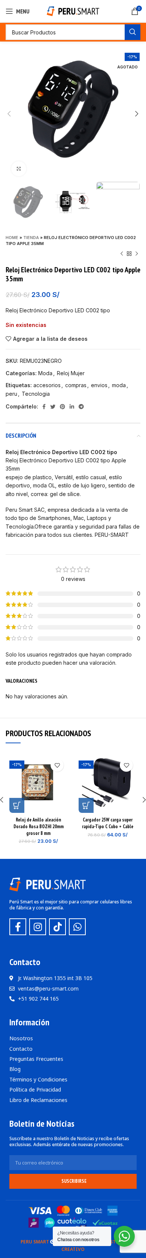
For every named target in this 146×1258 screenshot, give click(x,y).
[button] (16, 805)
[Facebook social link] (44, 406)
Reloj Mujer (71, 373)
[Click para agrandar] (18, 168)
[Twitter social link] (53, 406)
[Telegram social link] (81, 406)
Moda (45, 373)
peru (11, 394)
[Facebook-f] (17, 926)
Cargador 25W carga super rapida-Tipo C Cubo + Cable (107, 823)
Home (12, 237)
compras (75, 385)
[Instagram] (37, 926)
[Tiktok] (57, 926)
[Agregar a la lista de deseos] (57, 765)
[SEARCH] (132, 32)
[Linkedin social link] (71, 406)
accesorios (47, 385)
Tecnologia (36, 394)
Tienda (31, 237)
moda (119, 385)
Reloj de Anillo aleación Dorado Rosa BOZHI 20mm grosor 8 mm (38, 826)
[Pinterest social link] (62, 406)
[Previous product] (121, 254)
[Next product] (136, 254)
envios (99, 385)
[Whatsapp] (77, 926)
